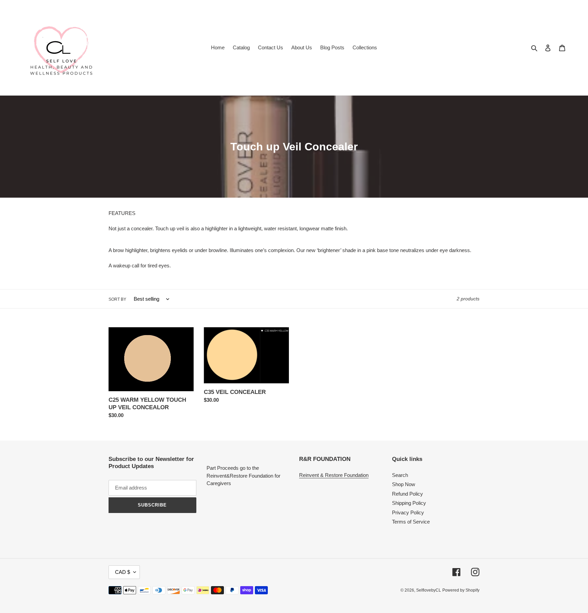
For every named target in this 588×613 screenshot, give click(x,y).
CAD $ (122, 572)
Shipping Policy (409, 503)
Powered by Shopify (460, 590)
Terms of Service (411, 522)
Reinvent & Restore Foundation (334, 475)
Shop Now (403, 484)
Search (400, 475)
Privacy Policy (408, 512)
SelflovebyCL (428, 590)
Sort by (117, 299)
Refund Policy (407, 494)
